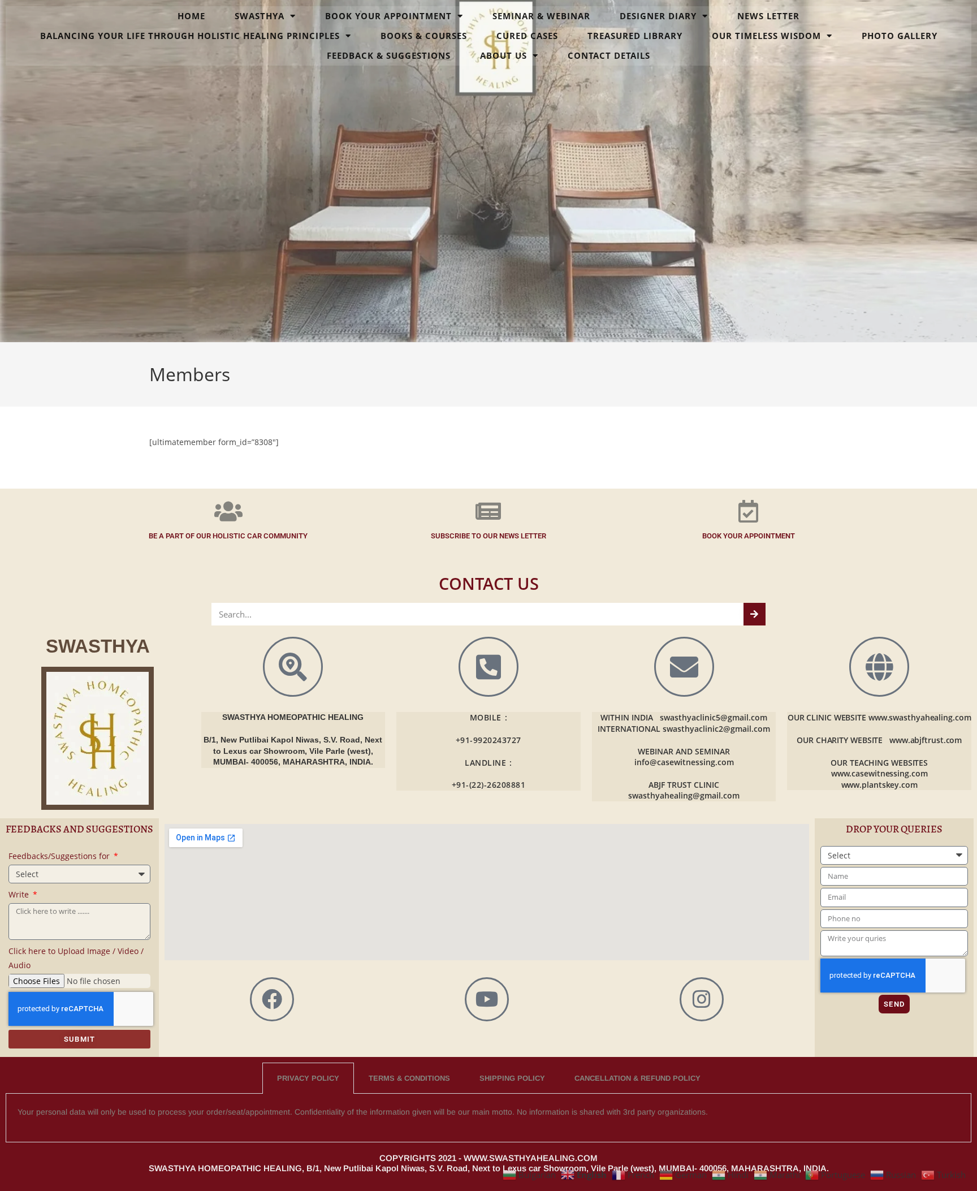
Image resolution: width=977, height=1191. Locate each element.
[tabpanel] (488, 1118)
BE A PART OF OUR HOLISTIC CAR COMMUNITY (228, 536)
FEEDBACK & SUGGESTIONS (389, 55)
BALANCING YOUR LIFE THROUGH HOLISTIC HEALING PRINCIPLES (190, 35)
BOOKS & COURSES (424, 35)
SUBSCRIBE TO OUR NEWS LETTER (488, 536)
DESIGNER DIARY (658, 15)
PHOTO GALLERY (899, 35)
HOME (191, 15)
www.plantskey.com (879, 784)
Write (19, 894)
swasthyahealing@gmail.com (684, 795)
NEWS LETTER (768, 15)
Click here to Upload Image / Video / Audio (76, 958)
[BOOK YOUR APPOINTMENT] (748, 511)
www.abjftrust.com (925, 740)
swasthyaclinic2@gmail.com (716, 728)
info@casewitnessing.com (684, 762)
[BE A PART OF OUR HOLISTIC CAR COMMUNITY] (228, 511)
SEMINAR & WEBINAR (541, 15)
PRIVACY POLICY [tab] (308, 1078)
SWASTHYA (259, 15)
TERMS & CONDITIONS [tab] (409, 1078)
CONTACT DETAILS (609, 55)
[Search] (754, 614)
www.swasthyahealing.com (919, 717)
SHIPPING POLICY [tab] (512, 1078)
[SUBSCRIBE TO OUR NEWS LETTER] (488, 511)
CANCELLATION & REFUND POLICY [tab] (637, 1078)
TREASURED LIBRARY (634, 35)
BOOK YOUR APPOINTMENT (388, 15)
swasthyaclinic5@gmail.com (713, 717)
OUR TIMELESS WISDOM (766, 35)
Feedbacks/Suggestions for (60, 856)
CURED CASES (527, 35)
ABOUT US (503, 55)
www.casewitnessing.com (879, 773)
